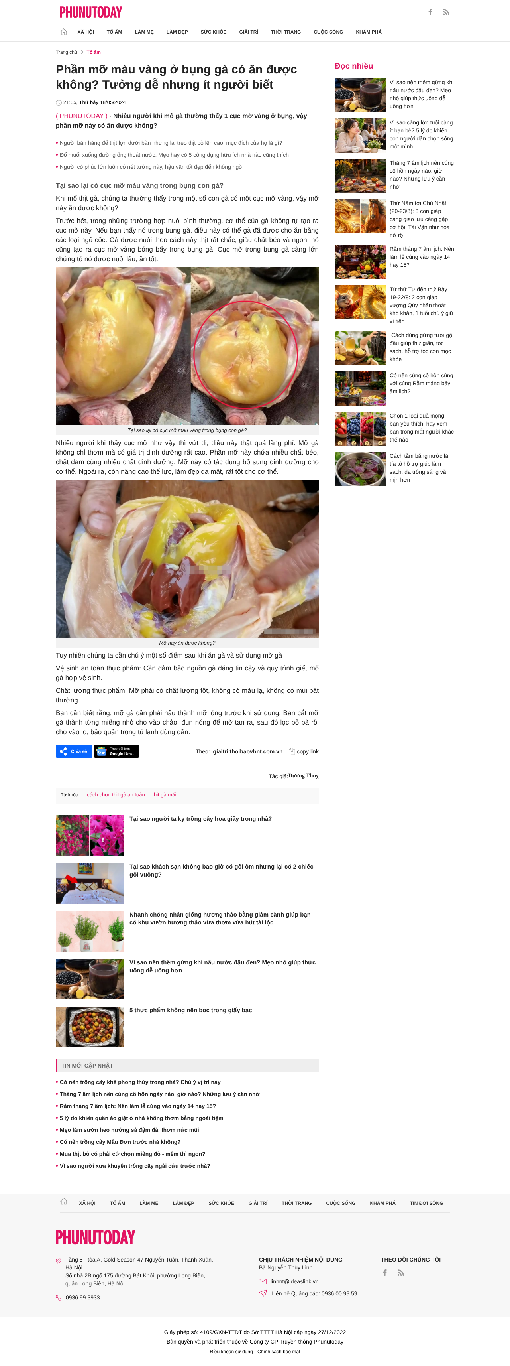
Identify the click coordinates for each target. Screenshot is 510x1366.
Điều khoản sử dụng (231, 1351)
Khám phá (369, 32)
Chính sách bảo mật (278, 1351)
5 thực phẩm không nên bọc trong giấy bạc (190, 1010)
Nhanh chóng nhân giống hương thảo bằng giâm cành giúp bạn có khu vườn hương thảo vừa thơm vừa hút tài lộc (220, 918)
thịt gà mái (164, 795)
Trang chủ (66, 52)
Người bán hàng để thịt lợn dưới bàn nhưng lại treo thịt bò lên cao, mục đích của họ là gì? (171, 143)
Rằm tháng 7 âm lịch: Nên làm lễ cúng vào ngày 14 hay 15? (138, 1106)
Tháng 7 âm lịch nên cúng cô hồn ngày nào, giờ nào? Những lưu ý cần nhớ (159, 1094)
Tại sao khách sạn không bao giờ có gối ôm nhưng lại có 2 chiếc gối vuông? (221, 870)
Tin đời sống (426, 1203)
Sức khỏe (214, 32)
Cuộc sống (328, 32)
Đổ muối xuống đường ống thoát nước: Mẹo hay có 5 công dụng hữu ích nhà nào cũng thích (174, 155)
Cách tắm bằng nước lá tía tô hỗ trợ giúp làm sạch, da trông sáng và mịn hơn (419, 468)
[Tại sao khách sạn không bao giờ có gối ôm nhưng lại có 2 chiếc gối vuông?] (90, 883)
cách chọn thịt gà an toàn (116, 795)
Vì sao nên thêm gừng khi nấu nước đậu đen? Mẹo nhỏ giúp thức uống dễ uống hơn (222, 966)
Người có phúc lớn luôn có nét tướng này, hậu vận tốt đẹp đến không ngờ (151, 167)
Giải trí (248, 32)
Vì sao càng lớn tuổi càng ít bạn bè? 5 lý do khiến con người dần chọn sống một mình (421, 134)
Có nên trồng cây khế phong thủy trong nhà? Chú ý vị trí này (140, 1082)
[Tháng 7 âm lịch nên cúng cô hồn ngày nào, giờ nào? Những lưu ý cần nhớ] (360, 176)
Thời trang (286, 32)
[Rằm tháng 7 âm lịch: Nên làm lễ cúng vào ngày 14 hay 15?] (360, 262)
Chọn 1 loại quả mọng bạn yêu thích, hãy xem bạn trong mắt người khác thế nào (422, 427)
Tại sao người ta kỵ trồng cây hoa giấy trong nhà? (200, 819)
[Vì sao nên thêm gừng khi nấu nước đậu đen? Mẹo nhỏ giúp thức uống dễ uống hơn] (90, 979)
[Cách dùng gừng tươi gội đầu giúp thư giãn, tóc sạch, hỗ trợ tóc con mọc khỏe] (360, 348)
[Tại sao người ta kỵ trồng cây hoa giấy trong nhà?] (90, 835)
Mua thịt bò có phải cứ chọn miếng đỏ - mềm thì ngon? (133, 1154)
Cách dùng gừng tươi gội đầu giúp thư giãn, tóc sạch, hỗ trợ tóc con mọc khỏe (421, 347)
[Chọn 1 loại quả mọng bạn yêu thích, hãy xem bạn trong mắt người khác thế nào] (360, 429)
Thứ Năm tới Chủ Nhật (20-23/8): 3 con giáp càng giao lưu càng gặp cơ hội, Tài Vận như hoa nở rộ (420, 219)
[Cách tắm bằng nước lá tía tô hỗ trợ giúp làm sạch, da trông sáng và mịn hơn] (360, 469)
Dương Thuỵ (303, 776)
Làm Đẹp (177, 32)
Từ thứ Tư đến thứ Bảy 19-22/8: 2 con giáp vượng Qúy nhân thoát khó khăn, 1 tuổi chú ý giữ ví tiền (421, 305)
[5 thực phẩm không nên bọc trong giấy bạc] (90, 1027)
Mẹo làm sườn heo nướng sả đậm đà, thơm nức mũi (129, 1130)
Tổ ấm (114, 32)
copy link (308, 751)
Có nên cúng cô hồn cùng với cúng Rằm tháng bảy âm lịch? (421, 383)
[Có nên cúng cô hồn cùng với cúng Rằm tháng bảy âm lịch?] (360, 388)
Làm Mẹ (144, 32)
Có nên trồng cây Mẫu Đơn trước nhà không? (120, 1142)
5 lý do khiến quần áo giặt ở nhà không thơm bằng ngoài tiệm (141, 1118)
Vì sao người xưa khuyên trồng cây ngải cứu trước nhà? (135, 1166)
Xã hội (86, 32)
